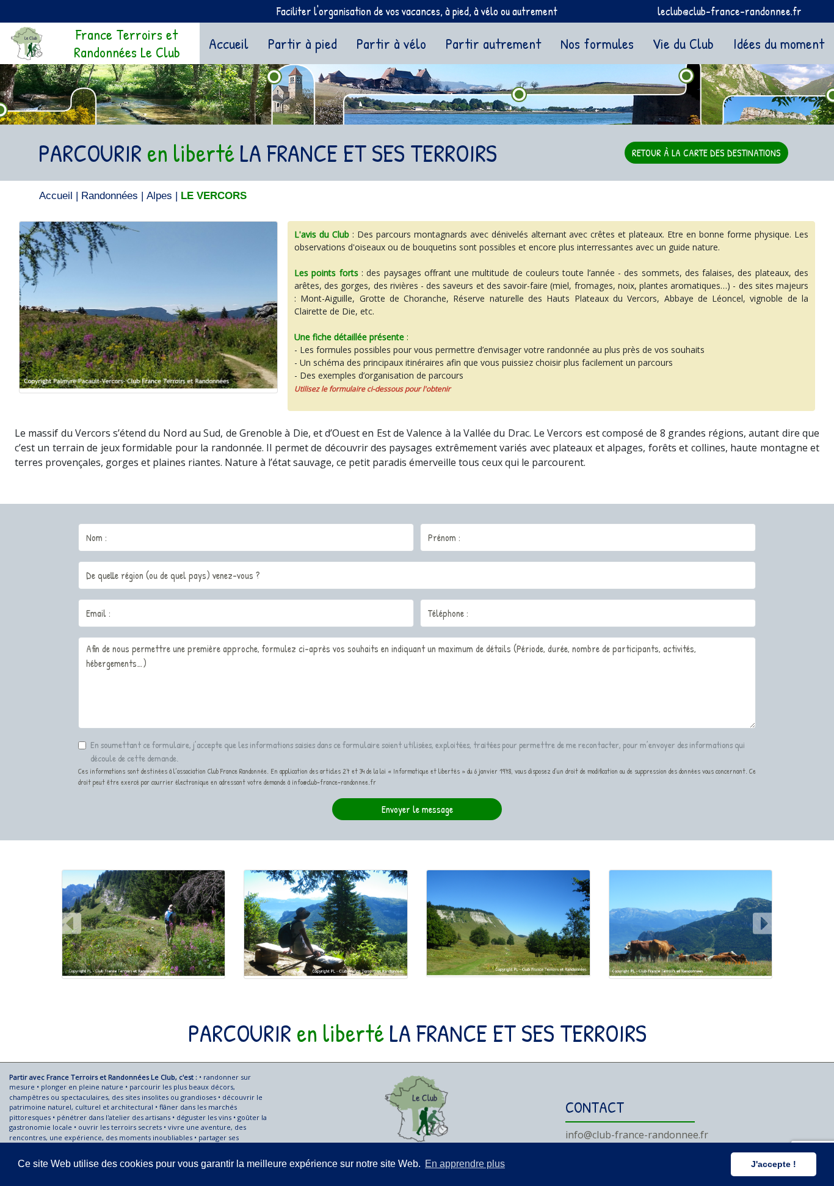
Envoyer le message (417, 809)
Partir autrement (493, 43)
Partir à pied (302, 43)
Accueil (231, 43)
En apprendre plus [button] (465, 1164)
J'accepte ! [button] (773, 1164)
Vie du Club (683, 43)
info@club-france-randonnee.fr (636, 1134)
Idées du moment (778, 43)
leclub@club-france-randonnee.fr (730, 11)
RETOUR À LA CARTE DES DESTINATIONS (706, 152)
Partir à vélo (391, 43)
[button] (70, 924)
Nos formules (597, 43)
